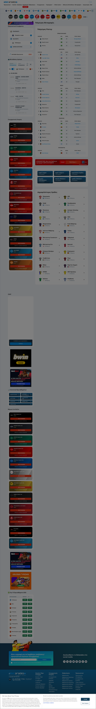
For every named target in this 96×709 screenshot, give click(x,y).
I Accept (85, 699)
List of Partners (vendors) (48, 702)
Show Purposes (85, 703)
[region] (48, 701)
